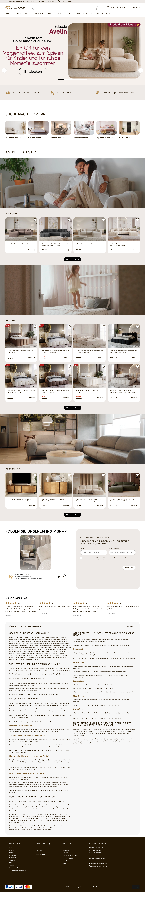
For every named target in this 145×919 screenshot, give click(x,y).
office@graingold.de (99, 852)
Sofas (18, 646)
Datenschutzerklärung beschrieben (93, 560)
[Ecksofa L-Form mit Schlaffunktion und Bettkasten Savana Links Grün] (124, 485)
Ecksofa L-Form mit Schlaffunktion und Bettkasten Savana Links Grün (122, 500)
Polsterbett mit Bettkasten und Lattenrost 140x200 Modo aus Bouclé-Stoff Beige (123, 391)
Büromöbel (64, 777)
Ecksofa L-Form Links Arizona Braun (19, 244)
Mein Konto (67, 844)
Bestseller (61, 14)
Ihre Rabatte (66, 860)
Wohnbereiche (22, 14)
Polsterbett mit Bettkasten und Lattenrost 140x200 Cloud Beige (21, 391)
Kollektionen (74, 14)
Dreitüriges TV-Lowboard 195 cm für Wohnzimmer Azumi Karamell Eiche (19, 500)
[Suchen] (96, 8)
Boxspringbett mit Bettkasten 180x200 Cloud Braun (20, 351)
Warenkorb (66, 850)
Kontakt (38, 857)
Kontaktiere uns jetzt (80, 739)
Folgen (27, 575)
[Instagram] (36, 552)
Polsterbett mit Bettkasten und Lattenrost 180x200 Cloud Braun (55, 391)
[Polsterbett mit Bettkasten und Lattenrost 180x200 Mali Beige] (89, 336)
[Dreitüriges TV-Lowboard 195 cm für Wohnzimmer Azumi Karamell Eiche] (21, 485)
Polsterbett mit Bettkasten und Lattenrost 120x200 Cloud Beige (55, 351)
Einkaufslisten (67, 853)
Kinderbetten (62, 747)
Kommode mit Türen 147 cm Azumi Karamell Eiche (53, 500)
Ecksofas (26, 646)
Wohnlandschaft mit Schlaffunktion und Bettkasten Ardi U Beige (123, 244)
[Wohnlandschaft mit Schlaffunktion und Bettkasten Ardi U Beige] (124, 229)
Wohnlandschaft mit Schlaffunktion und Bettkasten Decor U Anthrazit (55, 244)
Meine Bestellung (43, 844)
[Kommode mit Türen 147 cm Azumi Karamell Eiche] (55, 485)
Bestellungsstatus (41, 847)
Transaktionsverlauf (68, 858)
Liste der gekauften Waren (70, 855)
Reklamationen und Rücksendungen (41, 853)
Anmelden (129, 567)
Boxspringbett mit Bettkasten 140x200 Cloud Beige (88, 391)
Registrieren (66, 847)
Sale (85, 14)
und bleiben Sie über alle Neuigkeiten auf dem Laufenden (105, 542)
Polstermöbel (13, 801)
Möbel (8, 14)
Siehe (30, 250)
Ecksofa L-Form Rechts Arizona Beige (88, 244)
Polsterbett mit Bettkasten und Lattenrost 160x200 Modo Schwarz (123, 351)
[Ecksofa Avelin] (72, 51)
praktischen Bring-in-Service (54, 674)
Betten (30, 653)
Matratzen (38, 14)
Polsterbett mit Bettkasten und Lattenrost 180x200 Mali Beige (89, 351)
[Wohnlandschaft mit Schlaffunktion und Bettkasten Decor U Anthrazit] (55, 229)
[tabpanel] (72, 51)
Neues (50, 14)
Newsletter (66, 863)
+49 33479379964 (97, 850)
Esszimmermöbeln (53, 731)
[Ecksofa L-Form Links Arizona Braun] (21, 229)
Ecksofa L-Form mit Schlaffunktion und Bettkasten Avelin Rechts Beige (88, 500)
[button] (4, 70)
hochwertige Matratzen (45, 762)
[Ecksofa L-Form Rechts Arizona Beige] (89, 229)
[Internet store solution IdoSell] (136, 887)
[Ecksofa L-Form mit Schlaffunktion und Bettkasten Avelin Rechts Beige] (89, 485)
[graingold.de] (15, 7)
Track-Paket (39, 850)
